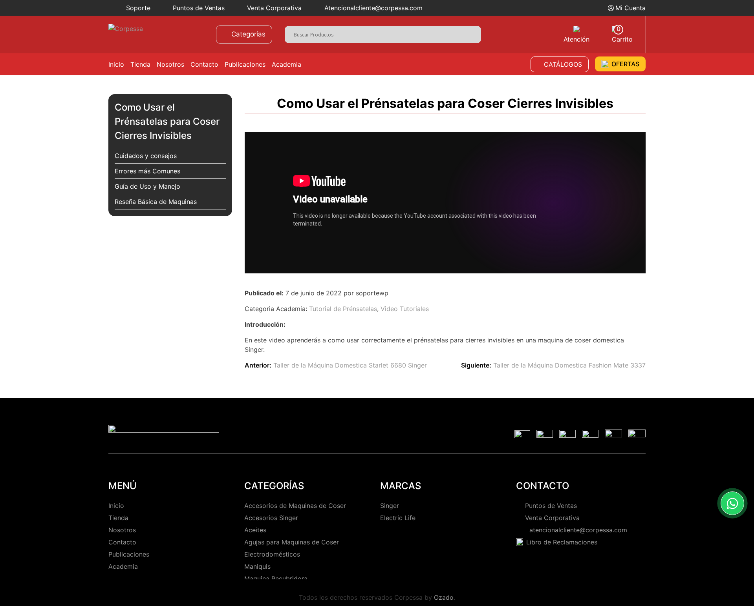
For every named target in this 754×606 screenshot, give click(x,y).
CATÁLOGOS (563, 64)
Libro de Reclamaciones (561, 542)
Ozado (444, 597)
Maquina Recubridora (275, 578)
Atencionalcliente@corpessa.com (373, 8)
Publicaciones (245, 64)
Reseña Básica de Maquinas (156, 202)
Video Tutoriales (405, 309)
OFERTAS (625, 64)
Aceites (255, 530)
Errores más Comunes (147, 171)
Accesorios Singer (271, 518)
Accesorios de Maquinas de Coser (295, 506)
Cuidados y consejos (146, 156)
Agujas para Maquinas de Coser (291, 542)
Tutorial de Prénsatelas (343, 309)
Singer (389, 506)
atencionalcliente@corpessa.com (576, 530)
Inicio (116, 64)
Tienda (140, 64)
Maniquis (257, 566)
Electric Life (397, 518)
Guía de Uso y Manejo (147, 186)
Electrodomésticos (272, 554)
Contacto (204, 64)
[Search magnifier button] (475, 33)
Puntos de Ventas (199, 8)
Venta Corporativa (274, 8)
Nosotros (170, 64)
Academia (286, 64)
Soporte (138, 8)
